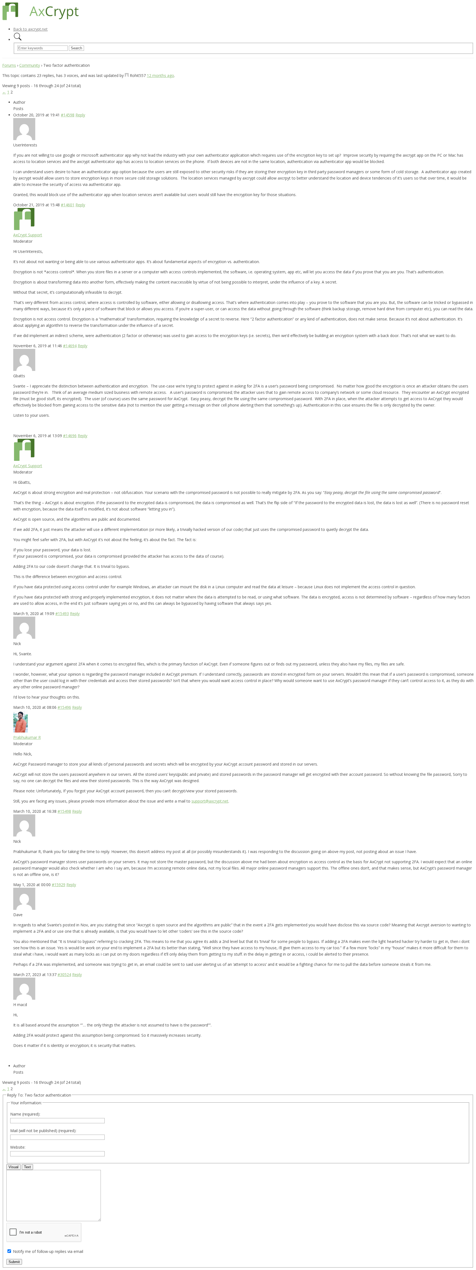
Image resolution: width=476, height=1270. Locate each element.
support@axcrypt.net (209, 801)
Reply (80, 114)
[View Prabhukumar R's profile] (20, 731)
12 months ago (160, 75)
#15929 (58, 884)
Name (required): (25, 1114)
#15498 (64, 811)
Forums (9, 65)
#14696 (70, 435)
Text (27, 1167)
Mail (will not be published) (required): (43, 1130)
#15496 (64, 707)
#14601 (67, 204)
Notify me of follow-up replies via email (48, 1251)
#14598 (67, 114)
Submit (14, 1262)
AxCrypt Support (27, 234)
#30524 (64, 974)
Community (29, 65)
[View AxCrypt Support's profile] (24, 228)
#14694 (70, 345)
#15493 (62, 613)
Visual (13, 1167)
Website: (17, 1147)
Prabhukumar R (27, 737)
